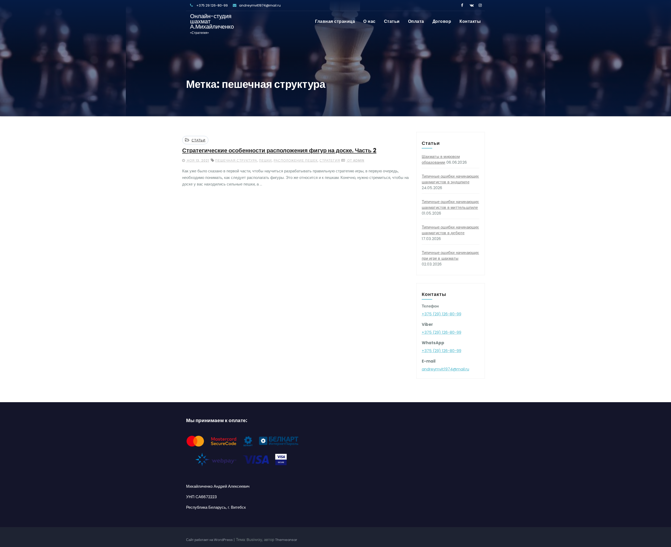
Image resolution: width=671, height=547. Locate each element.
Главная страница (335, 21)
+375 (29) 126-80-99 (441, 314)
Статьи (392, 21)
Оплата (416, 21)
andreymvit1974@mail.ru (260, 5)
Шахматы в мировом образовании (441, 159)
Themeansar (286, 539)
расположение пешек (296, 160)
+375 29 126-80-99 (212, 5)
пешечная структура (236, 160)
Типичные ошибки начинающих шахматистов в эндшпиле (450, 179)
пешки (265, 160)
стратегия (330, 160)
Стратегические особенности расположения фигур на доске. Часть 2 (279, 150)
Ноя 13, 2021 (197, 160)
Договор (441, 21)
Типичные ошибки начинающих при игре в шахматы (450, 255)
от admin (355, 160)
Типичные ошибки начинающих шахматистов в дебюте (450, 230)
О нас (369, 21)
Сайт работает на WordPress (210, 539)
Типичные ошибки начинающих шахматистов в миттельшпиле (450, 204)
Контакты (470, 21)
